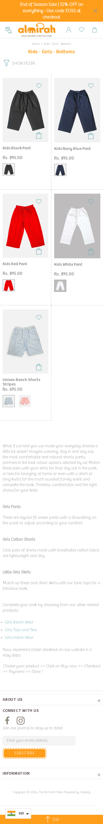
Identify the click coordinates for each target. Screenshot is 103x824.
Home (36, 44)
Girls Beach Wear (19, 622)
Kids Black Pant (17, 148)
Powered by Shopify (77, 792)
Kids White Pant (68, 264)
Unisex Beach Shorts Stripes (21, 382)
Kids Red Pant (15, 264)
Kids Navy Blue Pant (72, 148)
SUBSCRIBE (24, 753)
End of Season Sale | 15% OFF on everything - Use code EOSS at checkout (51, 11)
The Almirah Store (36, 30)
